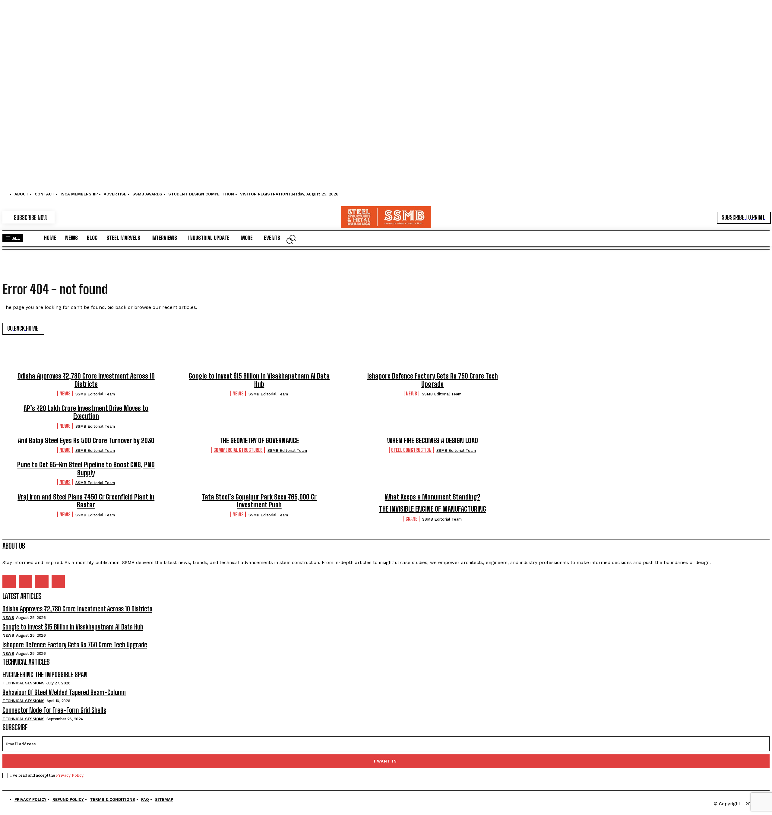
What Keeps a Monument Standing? (432, 497)
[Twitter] (41, 581)
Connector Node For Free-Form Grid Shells (54, 710)
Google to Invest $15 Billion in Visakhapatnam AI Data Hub (259, 380)
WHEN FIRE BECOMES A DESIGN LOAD (432, 440)
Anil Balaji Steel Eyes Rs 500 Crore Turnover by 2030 (86, 440)
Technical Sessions (23, 683)
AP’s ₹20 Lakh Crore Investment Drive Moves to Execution (86, 412)
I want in (385, 761)
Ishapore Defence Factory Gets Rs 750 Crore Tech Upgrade (432, 380)
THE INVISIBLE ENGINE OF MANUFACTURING (432, 509)
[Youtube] (58, 581)
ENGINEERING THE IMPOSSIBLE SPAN (44, 675)
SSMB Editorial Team (95, 394)
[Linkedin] (25, 581)
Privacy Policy (70, 775)
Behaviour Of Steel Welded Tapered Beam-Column (64, 692)
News (65, 393)
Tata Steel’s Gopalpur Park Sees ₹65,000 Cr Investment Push (259, 501)
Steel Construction (411, 450)
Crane (411, 519)
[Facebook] (9, 581)
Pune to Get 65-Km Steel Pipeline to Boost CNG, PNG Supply (86, 469)
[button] (289, 240)
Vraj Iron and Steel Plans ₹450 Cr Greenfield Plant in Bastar (85, 501)
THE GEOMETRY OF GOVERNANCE (259, 440)
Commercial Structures (238, 450)
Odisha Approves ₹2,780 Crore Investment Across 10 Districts (86, 380)
